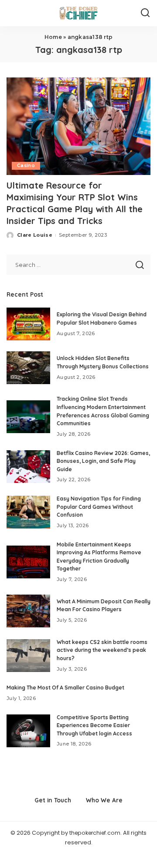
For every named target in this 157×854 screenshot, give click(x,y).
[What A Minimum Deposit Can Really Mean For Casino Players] (28, 611)
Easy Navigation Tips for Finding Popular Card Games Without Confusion (99, 506)
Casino (26, 165)
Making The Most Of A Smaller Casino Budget (65, 687)
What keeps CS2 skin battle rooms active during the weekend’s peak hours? (102, 650)
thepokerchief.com (94, 832)
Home (53, 37)
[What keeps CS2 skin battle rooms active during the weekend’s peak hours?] (28, 655)
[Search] (145, 13)
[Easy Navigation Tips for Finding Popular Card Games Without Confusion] (28, 512)
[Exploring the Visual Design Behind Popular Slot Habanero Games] (28, 324)
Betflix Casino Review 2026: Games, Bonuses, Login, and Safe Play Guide (103, 461)
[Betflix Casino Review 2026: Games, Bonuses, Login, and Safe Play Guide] (28, 466)
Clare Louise (34, 235)
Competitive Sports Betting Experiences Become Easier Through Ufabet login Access (94, 725)
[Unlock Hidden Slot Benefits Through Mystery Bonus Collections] (28, 367)
